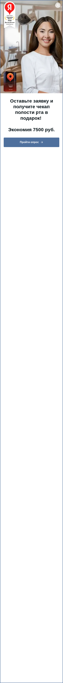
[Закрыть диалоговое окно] (57, 5)
